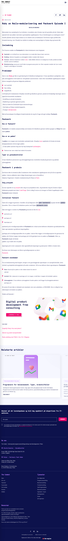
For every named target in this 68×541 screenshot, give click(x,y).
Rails (37, 178)
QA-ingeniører (40, 498)
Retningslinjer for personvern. (25, 426)
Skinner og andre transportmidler (11, 332)
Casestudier (4, 485)
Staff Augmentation (42, 487)
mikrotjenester (12, 110)
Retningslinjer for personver (27, 534)
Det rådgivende (41, 478)
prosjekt (17, 187)
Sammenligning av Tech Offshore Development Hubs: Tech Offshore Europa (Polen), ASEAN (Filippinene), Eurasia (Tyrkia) (15, 518)
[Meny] (65, 2)
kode (26, 59)
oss (39, 209)
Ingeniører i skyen (41, 491)
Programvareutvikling (42, 480)
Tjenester (3, 482)
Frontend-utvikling (41, 485)
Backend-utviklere (41, 489)
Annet (38, 496)
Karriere (3, 489)
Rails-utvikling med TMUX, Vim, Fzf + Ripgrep (15, 337)
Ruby (10, 76)
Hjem (2, 478)
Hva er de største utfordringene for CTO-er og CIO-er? (14, 522)
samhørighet (36, 146)
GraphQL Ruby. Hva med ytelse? (11, 328)
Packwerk (5, 253)
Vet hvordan (4, 487)
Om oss (3, 480)
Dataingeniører (40, 494)
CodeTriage (22, 190)
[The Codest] (5, 3)
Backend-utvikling (41, 482)
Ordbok (3, 491)
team (40, 141)
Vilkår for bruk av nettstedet (40, 534)
